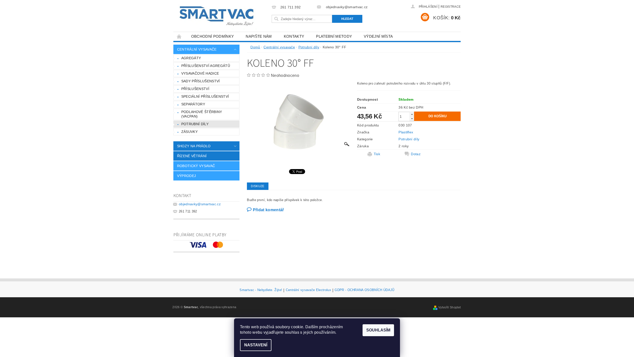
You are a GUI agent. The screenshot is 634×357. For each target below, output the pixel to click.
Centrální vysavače (197, 49)
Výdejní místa (378, 36)
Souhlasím (378, 330)
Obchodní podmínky (212, 36)
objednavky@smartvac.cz (200, 204)
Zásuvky (189, 132)
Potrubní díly (195, 124)
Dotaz (416, 154)
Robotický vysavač (196, 166)
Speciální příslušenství (205, 96)
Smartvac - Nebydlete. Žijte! (260, 290)
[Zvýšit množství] (412, 114)
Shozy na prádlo (194, 146)
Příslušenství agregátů (205, 66)
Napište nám (259, 36)
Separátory (193, 104)
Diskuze (257, 186)
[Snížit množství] (412, 118)
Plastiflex (405, 132)
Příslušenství (195, 89)
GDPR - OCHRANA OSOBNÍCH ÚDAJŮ (364, 290)
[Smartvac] (216, 16)
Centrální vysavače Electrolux (308, 290)
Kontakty (294, 36)
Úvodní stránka (179, 36)
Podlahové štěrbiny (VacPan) (201, 114)
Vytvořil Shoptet (449, 307)
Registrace (451, 6)
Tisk (377, 154)
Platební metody (334, 36)
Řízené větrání (192, 156)
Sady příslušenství (200, 81)
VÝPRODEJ (186, 176)
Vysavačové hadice (200, 73)
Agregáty (191, 58)
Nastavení (255, 345)
